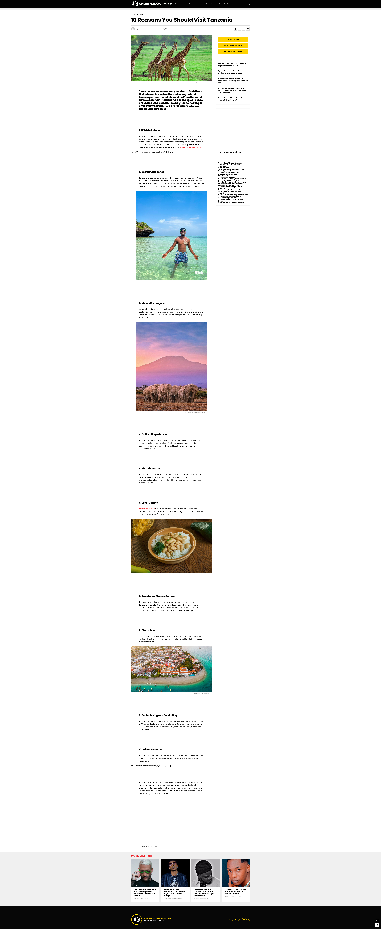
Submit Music (218, 4)
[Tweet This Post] (239, 29)
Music (183, 4)
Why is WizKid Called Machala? (231, 169)
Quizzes (208, 4)
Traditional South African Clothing (229, 165)
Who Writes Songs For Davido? (231, 202)
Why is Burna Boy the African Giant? (230, 192)
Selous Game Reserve (190, 147)
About (146, 918)
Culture (191, 4)
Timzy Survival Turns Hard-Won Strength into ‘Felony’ (231, 99)
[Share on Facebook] (235, 29)
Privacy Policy (166, 918)
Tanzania (154, 846)
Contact (152, 918)
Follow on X (234, 39)
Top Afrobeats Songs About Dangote (230, 187)
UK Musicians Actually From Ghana (233, 195)
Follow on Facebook (234, 51)
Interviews (200, 4)
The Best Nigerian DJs (227, 198)
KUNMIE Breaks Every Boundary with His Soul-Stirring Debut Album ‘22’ (233, 80)
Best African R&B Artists (228, 180)
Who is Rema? (224, 168)
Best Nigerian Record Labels (230, 171)
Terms (158, 918)
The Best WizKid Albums (228, 172)
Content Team (143, 29)
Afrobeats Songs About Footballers (228, 175)
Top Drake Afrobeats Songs (229, 196)
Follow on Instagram (234, 45)
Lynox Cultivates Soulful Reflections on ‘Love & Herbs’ (230, 72)
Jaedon (136, 898)
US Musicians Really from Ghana (232, 179)
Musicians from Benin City (229, 185)
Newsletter (227, 4)
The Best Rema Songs (227, 177)
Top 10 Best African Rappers (230, 163)
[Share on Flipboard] (243, 29)
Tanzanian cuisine (147, 509)
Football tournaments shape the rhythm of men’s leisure (232, 64)
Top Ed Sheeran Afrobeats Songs (232, 182)
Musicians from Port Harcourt (230, 183)
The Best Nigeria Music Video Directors (230, 200)
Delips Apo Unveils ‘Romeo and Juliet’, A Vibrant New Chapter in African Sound (232, 90)
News (176, 4)
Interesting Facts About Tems (230, 190)
